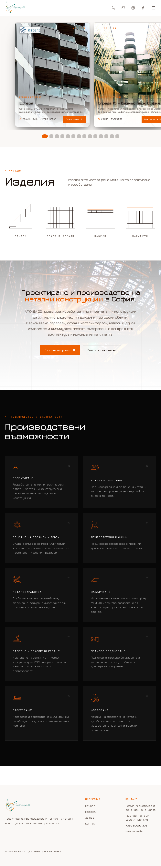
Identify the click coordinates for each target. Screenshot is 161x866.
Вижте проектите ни (102, 350)
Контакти (91, 823)
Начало (90, 805)
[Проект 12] (106, 136)
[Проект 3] (57, 136)
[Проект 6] (73, 136)
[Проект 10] (95, 136)
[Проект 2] (51, 136)
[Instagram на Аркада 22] (133, 8)
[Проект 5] (68, 136)
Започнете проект (57, 350)
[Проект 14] (117, 136)
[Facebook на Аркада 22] (143, 8)
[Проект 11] (101, 136)
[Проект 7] (79, 136)
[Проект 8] (84, 136)
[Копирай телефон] (113, 8)
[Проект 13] (112, 136)
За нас (89, 817)
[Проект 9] (90, 136)
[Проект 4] (62, 136)
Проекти (91, 811)
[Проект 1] (45, 136)
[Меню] (153, 8)
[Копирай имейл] (123, 8)
